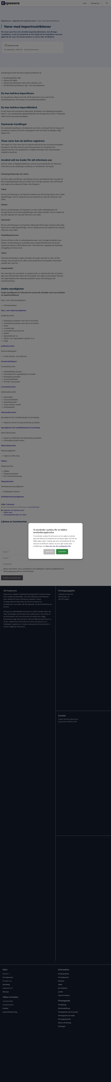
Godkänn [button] (62, 552)
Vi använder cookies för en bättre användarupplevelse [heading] (50, 531)
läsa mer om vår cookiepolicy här (58, 546)
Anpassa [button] (49, 552)
